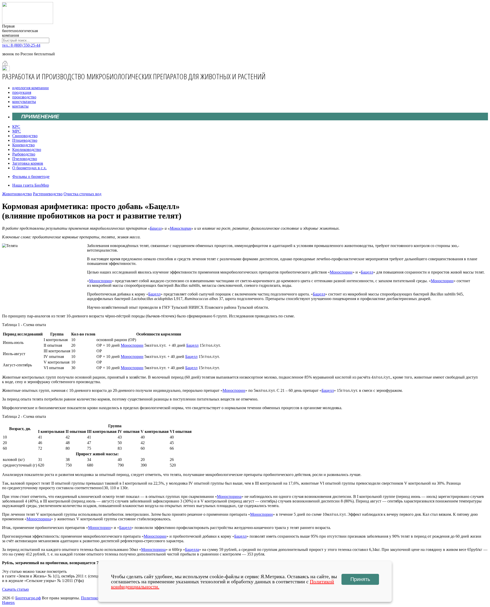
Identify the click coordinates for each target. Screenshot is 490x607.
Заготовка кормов (27, 163)
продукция (21, 92)
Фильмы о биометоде (31, 176)
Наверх (8, 602)
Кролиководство (26, 149)
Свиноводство (25, 136)
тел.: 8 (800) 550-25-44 (21, 45)
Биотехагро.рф (28, 598)
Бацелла (192, 549)
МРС (16, 131)
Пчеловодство (24, 159)
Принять (360, 579)
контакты (20, 106)
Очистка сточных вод (82, 194)
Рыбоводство (23, 154)
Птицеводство (24, 140)
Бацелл (156, 228)
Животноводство (17, 194)
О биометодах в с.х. (29, 168)
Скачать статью (15, 589)
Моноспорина (229, 496)
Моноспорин (180, 228)
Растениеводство (48, 194)
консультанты (24, 101)
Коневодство (23, 145)
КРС (16, 126)
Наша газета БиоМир (30, 185)
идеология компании (30, 88)
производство (24, 97)
